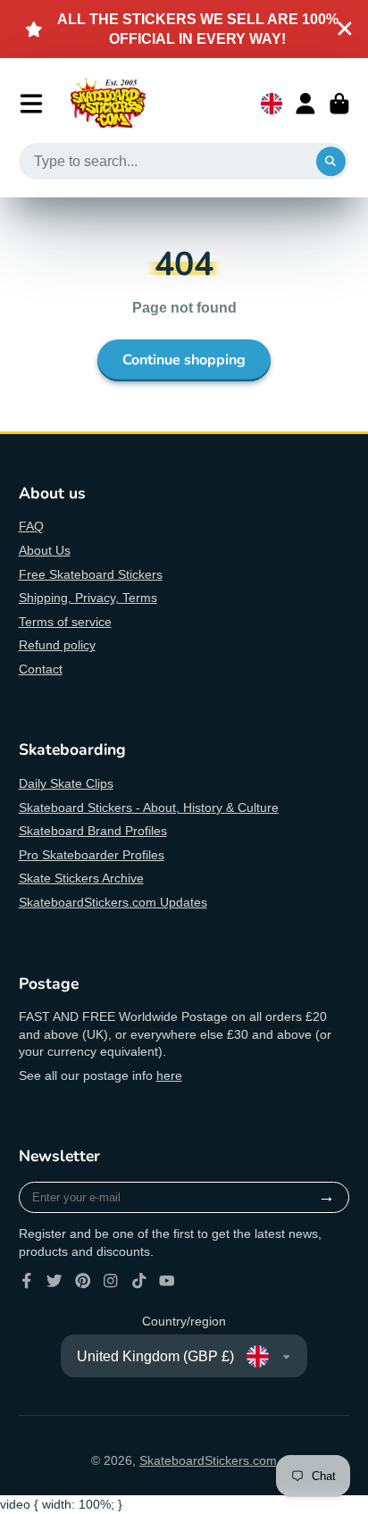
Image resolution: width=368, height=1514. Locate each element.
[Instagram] (111, 1281)
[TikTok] (139, 1281)
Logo (108, 103)
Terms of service (65, 622)
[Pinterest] (83, 1281)
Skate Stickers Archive (81, 878)
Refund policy (57, 645)
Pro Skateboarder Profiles (91, 855)
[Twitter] (54, 1281)
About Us (45, 550)
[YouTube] (167, 1281)
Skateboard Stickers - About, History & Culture (149, 807)
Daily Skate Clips (66, 783)
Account (305, 103)
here (169, 1075)
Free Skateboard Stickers (91, 574)
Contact (41, 669)
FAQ (31, 526)
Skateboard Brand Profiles (93, 831)
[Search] (331, 161)
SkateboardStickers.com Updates (113, 902)
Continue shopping (184, 360)
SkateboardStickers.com (208, 1460)
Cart (339, 103)
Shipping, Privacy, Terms (88, 597)
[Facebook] (27, 1281)
